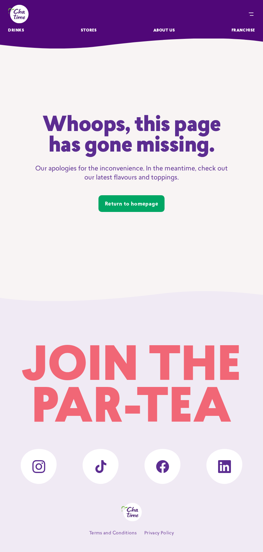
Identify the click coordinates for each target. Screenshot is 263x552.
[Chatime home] (18, 14)
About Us (164, 30)
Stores (89, 30)
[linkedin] (224, 466)
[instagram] (39, 466)
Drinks (16, 30)
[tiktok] (100, 466)
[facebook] (162, 466)
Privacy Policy (159, 533)
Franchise (243, 30)
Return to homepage (131, 204)
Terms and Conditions (113, 533)
